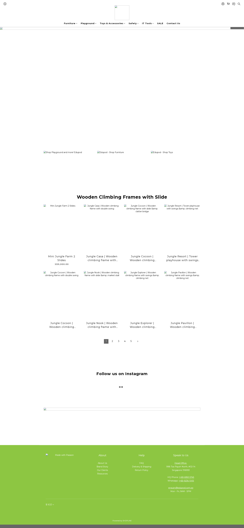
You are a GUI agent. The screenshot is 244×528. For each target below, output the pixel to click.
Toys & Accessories (111, 23)
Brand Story (102, 466)
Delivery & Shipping (141, 466)
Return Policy (141, 470)
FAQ (141, 463)
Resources (102, 473)
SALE (160, 23)
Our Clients (102, 470)
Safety (133, 23)
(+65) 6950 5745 (186, 477)
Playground (87, 23)
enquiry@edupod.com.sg (180, 488)
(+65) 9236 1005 (186, 480)
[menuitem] (106, 341)
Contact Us (173, 23)
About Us (102, 463)
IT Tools (147, 23)
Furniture (69, 23)
